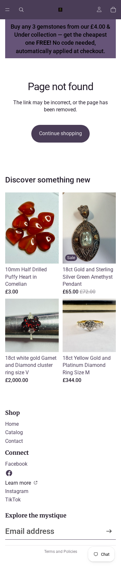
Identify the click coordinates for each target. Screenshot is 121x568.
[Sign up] (109, 531)
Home (12, 424)
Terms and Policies (60, 551)
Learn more (18, 483)
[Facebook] (9, 473)
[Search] (21, 10)
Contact (14, 441)
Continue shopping (60, 133)
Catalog (14, 432)
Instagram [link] (16, 491)
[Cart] (113, 10)
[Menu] (7, 9)
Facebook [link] (16, 464)
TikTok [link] (13, 500)
